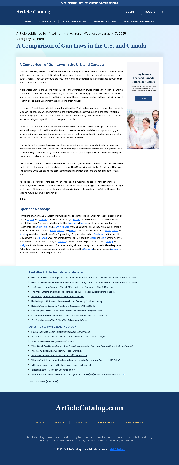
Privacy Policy (106, 422)
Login (130, 12)
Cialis (103, 237)
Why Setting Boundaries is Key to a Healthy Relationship (58, 296)
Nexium (76, 219)
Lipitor (30, 219)
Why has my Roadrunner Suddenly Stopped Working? (56, 350)
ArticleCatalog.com (89, 408)
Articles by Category (74, 21)
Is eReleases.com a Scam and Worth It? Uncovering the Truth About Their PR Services (72, 287)
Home (28, 21)
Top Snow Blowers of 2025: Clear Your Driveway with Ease (59, 320)
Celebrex (98, 234)
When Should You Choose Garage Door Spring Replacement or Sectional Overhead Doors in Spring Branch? (82, 346)
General (39, 39)
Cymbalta (88, 248)
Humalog (71, 223)
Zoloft (53, 230)
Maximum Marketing (64, 33)
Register (151, 12)
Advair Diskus (42, 226)
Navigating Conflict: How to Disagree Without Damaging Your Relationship (66, 301)
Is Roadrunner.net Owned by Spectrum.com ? (53, 369)
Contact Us (81, 422)
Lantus (83, 223)
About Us (59, 422)
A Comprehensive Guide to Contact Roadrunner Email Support (61, 365)
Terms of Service (134, 422)
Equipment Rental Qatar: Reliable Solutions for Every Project (60, 332)
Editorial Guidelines (105, 21)
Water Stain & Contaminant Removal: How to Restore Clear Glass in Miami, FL (68, 336)
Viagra (93, 237)
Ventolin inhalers (61, 226)
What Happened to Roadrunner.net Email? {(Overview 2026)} (60, 355)
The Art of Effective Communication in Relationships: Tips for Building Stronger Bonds (73, 291)
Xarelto (23, 234)
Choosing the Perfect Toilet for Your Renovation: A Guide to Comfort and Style (69, 315)
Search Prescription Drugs (139, 21)
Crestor (43, 219)
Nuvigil (23, 245)
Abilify (72, 230)
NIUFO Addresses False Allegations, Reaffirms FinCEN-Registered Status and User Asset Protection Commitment (85, 277)
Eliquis (108, 230)
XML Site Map (117, 449)
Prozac (60, 230)
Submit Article (47, 21)
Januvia (62, 241)
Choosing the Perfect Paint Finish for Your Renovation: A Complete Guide (66, 310)
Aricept (115, 248)
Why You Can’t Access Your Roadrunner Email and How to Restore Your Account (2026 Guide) (75, 360)
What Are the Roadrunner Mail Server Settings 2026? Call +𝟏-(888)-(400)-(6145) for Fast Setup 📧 (78, 374)
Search (40, 422)
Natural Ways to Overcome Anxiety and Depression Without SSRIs (63, 306)
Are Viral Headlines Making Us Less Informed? (52, 341)
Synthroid (42, 237)
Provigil (109, 241)
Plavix (115, 230)
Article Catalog (33, 12)
